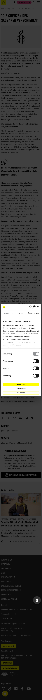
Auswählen (21, 389)
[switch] (36, 361)
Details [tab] (20, 313)
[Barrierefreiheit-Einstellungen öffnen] (37, 600)
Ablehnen (21, 393)
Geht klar (21, 384)
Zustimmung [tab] (8, 313)
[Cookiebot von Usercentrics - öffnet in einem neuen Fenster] (29, 306)
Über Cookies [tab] (33, 313)
